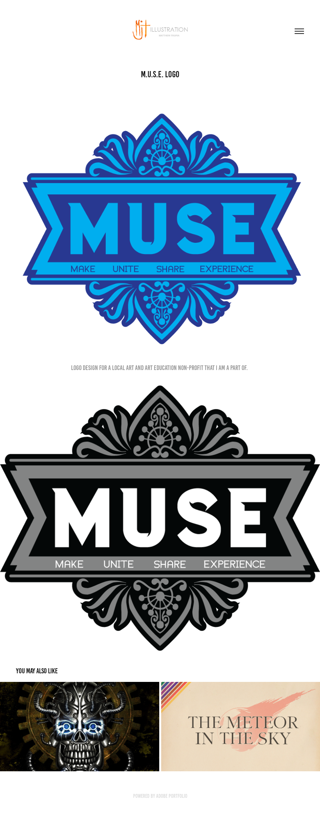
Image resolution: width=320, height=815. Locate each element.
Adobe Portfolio (171, 796)
